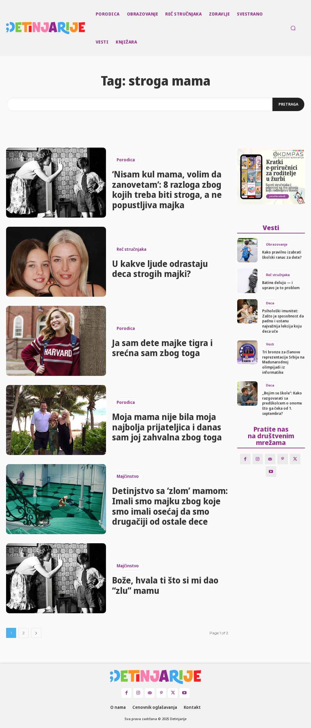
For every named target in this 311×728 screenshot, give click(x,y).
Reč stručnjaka (131, 249)
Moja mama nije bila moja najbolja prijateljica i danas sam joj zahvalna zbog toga (167, 427)
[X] (295, 459)
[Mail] (270, 459)
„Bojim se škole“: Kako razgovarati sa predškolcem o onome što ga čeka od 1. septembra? (282, 403)
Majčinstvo (128, 476)
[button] (293, 28)
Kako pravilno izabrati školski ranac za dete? (282, 255)
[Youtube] (271, 471)
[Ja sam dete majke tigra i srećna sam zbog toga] (56, 341)
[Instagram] (257, 459)
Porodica (126, 160)
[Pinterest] (282, 459)
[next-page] (36, 633)
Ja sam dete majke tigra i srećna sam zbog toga (162, 348)
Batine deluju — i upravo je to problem (280, 285)
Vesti (270, 344)
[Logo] (7, 28)
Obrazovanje (276, 244)
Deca (270, 303)
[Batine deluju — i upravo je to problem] (247, 280)
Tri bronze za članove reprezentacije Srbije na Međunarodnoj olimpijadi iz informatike (283, 362)
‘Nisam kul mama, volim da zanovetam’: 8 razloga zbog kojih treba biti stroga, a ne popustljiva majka (167, 189)
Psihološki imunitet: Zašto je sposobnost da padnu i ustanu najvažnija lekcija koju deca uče (283, 321)
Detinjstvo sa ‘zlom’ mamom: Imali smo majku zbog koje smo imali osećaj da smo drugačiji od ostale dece (170, 506)
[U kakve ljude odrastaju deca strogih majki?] (56, 262)
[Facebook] (245, 459)
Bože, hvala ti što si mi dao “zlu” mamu (165, 585)
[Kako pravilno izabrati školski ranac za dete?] (247, 250)
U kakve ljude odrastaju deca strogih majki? (160, 269)
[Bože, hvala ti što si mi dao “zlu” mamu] (56, 578)
